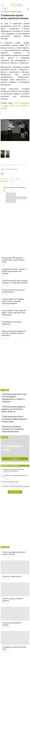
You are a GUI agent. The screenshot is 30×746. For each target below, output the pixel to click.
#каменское (14, 169)
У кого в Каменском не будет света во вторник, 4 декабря (15, 105)
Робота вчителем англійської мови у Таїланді (13, 553)
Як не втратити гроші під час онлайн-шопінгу (13, 291)
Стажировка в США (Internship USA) (14, 648)
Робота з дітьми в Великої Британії (12, 599)
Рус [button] (5, 9)
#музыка (3, 169)
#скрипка (8, 169)
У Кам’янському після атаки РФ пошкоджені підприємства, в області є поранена (14, 398)
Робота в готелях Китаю (11, 576)
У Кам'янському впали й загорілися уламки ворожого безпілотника (15, 419)
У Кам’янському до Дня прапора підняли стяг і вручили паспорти (15, 281)
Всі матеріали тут (15, 458)
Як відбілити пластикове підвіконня (11, 323)
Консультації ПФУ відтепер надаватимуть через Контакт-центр (13, 260)
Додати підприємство (15, 492)
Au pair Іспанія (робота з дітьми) (12, 624)
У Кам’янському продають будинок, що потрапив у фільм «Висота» (13, 409)
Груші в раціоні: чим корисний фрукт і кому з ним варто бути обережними (14, 312)
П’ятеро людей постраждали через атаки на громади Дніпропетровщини (13, 301)
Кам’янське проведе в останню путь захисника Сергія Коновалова (13, 429)
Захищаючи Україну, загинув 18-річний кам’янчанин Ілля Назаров (14, 271)
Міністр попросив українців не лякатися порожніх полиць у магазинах (14, 333)
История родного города (12, 447)
